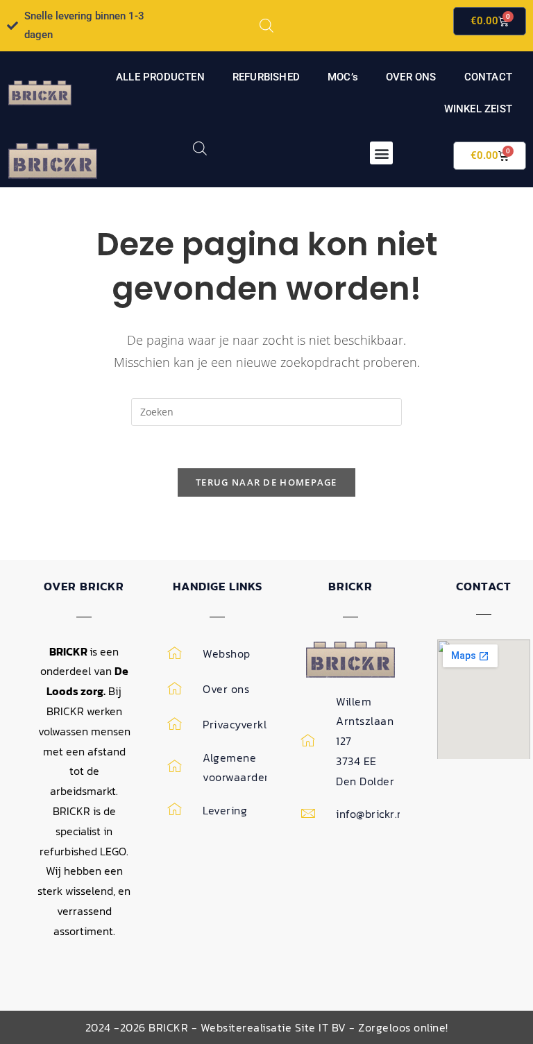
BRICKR (350, 586)
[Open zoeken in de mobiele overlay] (266, 25)
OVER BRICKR (84, 586)
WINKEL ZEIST (478, 109)
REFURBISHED (266, 77)
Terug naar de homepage (266, 482)
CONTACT (488, 77)
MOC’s (343, 77)
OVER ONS (411, 77)
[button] (381, 153)
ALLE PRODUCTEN (160, 77)
